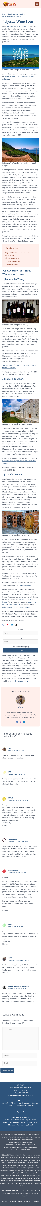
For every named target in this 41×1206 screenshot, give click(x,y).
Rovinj (34, 1120)
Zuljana (21, 599)
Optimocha (36, 1201)
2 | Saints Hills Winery (12, 261)
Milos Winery (25, 607)
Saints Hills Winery (9, 607)
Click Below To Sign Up (20, 647)
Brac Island (29, 1125)
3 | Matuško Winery (11, 265)
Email (21, 638)
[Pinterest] (8, 625)
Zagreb (27, 1120)
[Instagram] (20, 722)
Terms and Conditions (16, 1106)
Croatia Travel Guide (11, 1120)
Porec (5, 1122)
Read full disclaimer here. (19, 681)
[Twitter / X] (16, 625)
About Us (5, 1103)
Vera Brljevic (12, 1201)
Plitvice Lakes (14, 1122)
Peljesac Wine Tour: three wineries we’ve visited (17, 254)
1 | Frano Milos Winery (12, 258)
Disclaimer (26, 1103)
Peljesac (20, 1125)
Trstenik (28, 599)
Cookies (35, 1103)
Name (20, 630)
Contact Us (29, 1106)
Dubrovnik (24, 1122)
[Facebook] (3, 625)
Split (22, 1120)
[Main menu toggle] (37, 4)
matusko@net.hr (25, 585)
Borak (4, 602)
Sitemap (20, 1201)
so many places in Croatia (16, 26)
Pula (35, 1122)
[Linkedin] (12, 625)
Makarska (11, 1125)
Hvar (31, 1122)
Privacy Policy (16, 1103)
